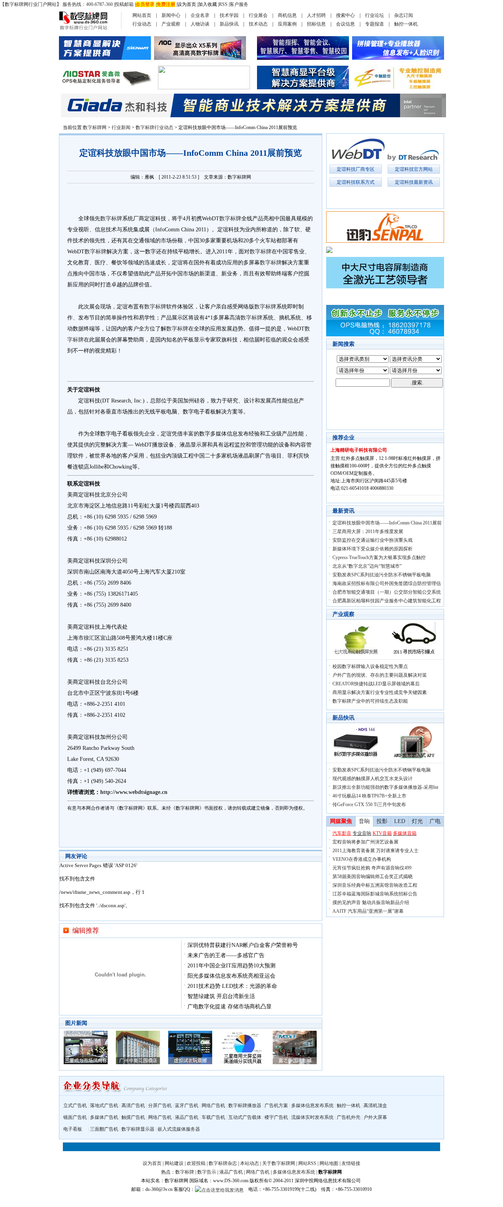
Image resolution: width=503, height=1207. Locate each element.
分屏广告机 (160, 1105)
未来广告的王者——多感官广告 (225, 955)
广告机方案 (276, 1105)
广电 (435, 821)
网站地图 (328, 1163)
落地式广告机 (104, 1105)
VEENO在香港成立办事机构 (361, 859)
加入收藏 (207, 4)
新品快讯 (229, 24)
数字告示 (206, 1172)
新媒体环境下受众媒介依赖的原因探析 (372, 549)
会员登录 (145, 4)
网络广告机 (213, 1105)
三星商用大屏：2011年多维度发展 (367, 531)
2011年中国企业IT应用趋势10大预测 (231, 966)
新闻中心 (171, 15)
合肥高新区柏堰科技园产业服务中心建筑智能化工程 (386, 601)
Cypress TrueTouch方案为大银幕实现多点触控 (379, 557)
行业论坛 (374, 15)
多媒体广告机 (104, 1117)
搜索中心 (345, 15)
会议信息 (345, 24)
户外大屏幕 (375, 1117)
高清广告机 (133, 1105)
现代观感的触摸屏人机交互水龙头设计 (372, 778)
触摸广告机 (133, 1117)
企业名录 (200, 15)
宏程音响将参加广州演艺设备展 (365, 842)
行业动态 (141, 24)
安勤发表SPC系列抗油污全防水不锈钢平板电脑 (381, 575)
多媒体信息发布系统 (312, 1105)
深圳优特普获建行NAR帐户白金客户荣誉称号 (242, 945)
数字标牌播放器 (244, 1105)
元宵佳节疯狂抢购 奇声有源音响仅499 (371, 868)
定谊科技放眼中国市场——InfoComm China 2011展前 (387, 523)
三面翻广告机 (104, 1129)
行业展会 (258, 15)
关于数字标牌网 (278, 1163)
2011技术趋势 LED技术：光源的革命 (232, 986)
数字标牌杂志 (223, 1163)
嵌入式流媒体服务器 (179, 1129)
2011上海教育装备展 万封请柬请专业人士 (375, 850)
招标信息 (316, 24)
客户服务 (238, 4)
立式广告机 (75, 1105)
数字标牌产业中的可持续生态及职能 (370, 701)
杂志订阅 (403, 15)
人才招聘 (316, 15)
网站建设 (174, 1163)
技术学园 (229, 15)
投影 (381, 821)
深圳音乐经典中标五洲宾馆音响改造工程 (374, 885)
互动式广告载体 (244, 1117)
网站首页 (141, 15)
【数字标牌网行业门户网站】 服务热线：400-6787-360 (56, 4)
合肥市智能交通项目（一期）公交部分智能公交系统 (386, 592)
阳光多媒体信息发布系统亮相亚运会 (231, 976)
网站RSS (307, 1163)
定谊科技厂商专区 (355, 169)
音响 (364, 821)
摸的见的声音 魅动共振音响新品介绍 (370, 902)
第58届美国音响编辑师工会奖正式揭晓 (372, 876)
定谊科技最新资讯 (414, 182)
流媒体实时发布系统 (312, 1117)
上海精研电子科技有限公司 (358, 450)
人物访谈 (200, 24)
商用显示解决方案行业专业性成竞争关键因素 (379, 692)
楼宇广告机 (276, 1117)
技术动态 (258, 24)
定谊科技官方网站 (414, 169)
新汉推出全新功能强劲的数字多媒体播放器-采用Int (385, 787)
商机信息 (287, 15)
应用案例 (287, 24)
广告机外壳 (348, 1117)
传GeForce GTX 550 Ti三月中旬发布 (369, 804)
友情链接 (350, 1163)
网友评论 (76, 856)
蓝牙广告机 (186, 1105)
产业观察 (171, 24)
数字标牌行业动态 (154, 127)
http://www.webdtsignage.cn (133, 792)
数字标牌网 (94, 127)
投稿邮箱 (124, 4)
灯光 (417, 821)
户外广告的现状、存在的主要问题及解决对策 (379, 675)
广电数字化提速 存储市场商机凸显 (229, 1007)
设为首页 (186, 4)
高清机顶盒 (375, 1105)
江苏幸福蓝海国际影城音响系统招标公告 (374, 894)
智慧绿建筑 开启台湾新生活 (221, 996)
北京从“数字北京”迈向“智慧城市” (367, 566)
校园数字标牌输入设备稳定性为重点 (370, 666)
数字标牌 (111, 218)
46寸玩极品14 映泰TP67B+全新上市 (369, 796)
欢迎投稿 (196, 1163)
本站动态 (249, 1163)
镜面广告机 (75, 1117)
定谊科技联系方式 (355, 182)
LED (399, 821)
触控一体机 (406, 24)
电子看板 (72, 1129)
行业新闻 (121, 127)
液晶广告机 (186, 1117)
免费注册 (165, 4)
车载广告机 (213, 1117)
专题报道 (374, 24)
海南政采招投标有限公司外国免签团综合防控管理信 (386, 583)
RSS (223, 4)
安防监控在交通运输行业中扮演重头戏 (372, 540)
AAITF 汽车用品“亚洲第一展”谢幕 (368, 911)
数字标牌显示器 (137, 1129)
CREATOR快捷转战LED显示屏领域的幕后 (376, 684)
